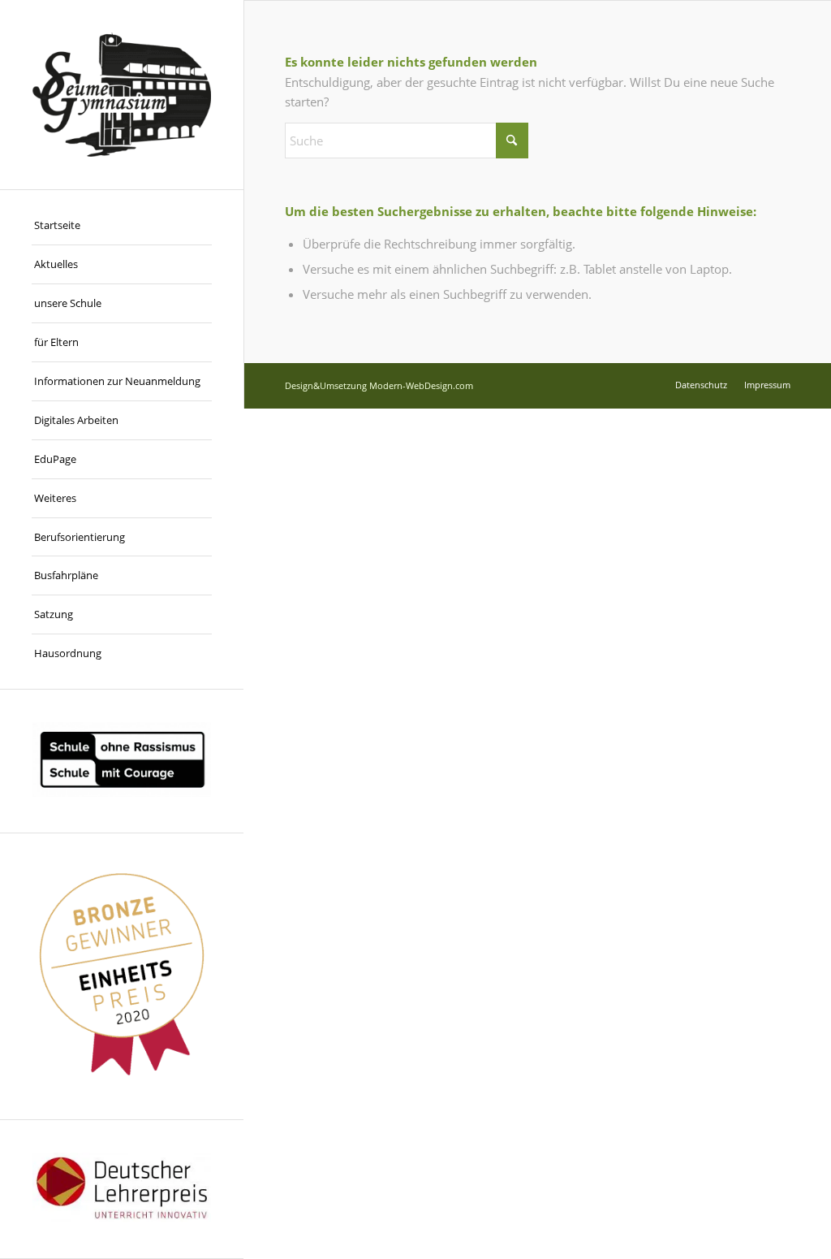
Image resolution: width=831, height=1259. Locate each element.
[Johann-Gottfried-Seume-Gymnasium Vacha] (121, 94)
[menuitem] (122, 225)
